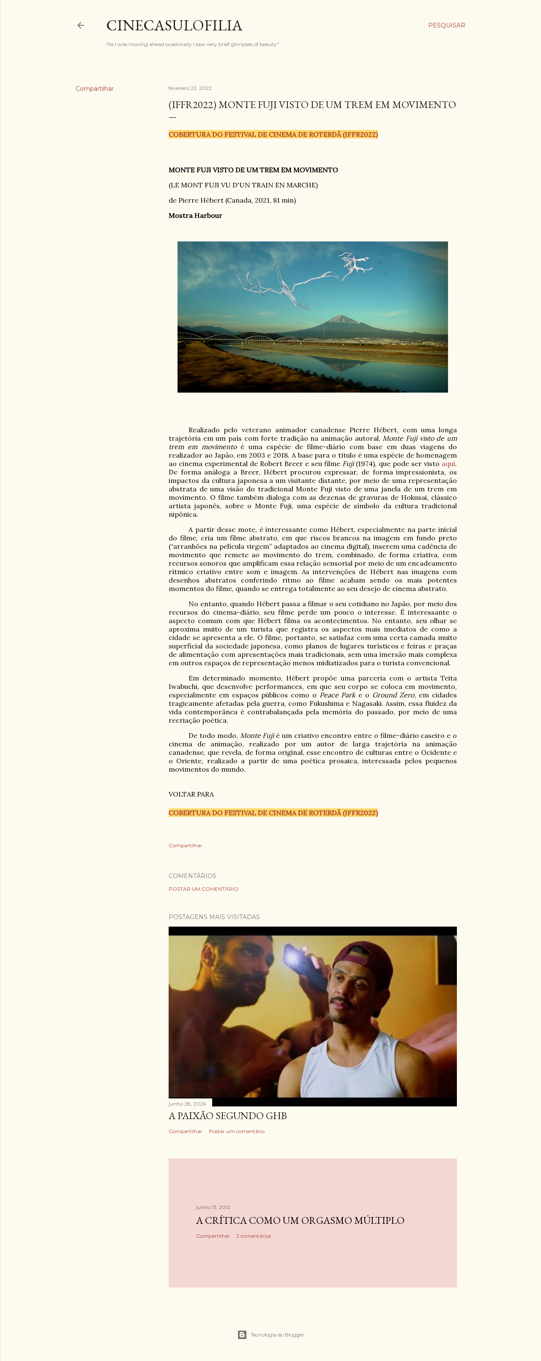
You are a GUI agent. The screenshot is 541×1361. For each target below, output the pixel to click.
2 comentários (253, 1236)
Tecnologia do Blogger (277, 1334)
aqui (448, 463)
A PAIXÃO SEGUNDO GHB (228, 1115)
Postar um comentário (203, 889)
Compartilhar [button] (95, 88)
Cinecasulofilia (174, 25)
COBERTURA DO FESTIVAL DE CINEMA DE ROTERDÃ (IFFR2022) (273, 134)
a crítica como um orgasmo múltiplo (300, 1220)
